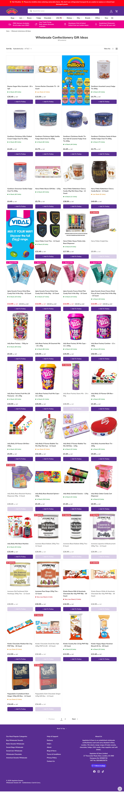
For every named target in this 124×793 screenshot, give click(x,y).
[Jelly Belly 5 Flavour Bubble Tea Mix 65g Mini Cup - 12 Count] (48, 427)
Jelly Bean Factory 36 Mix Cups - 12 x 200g (75, 344)
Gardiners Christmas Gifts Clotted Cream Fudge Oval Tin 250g (19, 137)
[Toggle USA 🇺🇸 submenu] (63, 18)
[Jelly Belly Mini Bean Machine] (20, 527)
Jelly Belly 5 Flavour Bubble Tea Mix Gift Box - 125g (74, 445)
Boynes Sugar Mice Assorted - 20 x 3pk (20, 87)
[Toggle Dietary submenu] (73, 18)
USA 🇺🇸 (59, 18)
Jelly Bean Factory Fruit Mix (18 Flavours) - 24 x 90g (18, 394)
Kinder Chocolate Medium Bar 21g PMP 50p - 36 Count (19, 645)
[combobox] (63, 11)
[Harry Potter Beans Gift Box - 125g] (48, 172)
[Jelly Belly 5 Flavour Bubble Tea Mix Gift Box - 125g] (76, 427)
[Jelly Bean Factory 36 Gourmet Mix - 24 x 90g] (48, 326)
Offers (97, 18)
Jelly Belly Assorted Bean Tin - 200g (102, 445)
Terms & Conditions (54, 754)
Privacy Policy (52, 758)
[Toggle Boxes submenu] (33, 18)
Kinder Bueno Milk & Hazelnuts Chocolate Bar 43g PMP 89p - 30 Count (75, 593)
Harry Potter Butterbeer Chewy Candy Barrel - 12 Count (102, 190)
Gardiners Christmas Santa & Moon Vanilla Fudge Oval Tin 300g (103, 137)
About (49, 747)
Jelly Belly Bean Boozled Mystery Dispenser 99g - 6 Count (19, 495)
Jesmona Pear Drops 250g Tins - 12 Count (47, 592)
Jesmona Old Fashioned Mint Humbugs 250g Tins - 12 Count (18, 592)
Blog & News (51, 751)
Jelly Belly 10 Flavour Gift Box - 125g (102, 394)
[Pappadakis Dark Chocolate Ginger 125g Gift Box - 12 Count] (48, 677)
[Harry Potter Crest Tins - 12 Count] (48, 224)
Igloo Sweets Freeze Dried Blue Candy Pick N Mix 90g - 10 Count (19, 292)
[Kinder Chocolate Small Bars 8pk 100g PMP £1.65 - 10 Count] (48, 627)
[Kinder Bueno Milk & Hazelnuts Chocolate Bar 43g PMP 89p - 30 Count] (76, 574)
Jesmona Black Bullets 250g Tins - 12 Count (47, 545)
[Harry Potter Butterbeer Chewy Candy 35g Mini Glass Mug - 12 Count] (76, 172)
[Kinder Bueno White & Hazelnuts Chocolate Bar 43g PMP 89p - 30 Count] (104, 574)
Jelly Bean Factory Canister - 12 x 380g (103, 344)
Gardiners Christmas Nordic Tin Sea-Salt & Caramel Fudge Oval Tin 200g (74, 138)
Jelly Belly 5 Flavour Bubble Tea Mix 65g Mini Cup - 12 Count (46, 445)
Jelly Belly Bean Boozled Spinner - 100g (47, 495)
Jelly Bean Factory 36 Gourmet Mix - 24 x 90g (47, 344)
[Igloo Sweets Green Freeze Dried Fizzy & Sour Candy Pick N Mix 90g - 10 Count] (104, 274)
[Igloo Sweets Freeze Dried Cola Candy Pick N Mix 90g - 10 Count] (48, 274)
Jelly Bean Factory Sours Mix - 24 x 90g (75, 394)
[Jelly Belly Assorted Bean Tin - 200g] (104, 427)
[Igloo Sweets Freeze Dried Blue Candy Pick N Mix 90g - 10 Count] (20, 274)
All (112, 18)
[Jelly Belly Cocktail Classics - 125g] (76, 477)
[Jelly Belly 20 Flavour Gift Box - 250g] (20, 427)
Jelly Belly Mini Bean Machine (17, 544)
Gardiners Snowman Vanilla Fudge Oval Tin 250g (19, 190)
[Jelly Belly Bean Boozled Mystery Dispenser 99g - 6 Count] (20, 477)
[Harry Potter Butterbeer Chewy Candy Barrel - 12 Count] (104, 172)
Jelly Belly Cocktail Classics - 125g (75, 494)
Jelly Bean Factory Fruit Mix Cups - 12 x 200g (47, 394)
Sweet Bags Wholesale (14, 747)
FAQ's (49, 744)
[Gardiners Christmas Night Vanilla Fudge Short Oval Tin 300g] (48, 119)
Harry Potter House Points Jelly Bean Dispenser (74, 242)
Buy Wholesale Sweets (14, 740)
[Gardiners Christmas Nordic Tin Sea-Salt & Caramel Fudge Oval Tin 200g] (76, 119)
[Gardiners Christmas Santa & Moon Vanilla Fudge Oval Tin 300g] (104, 119)
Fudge (39, 18)
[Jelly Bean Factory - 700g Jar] (20, 326)
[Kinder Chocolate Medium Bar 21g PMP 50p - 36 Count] (20, 627)
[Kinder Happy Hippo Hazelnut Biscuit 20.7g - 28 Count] (104, 627)
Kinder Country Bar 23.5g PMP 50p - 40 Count (75, 645)
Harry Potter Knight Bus (99, 241)
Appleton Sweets (17, 780)
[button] (117, 11)
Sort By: (9, 49)
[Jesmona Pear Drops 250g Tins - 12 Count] (48, 574)
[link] (50, 719)
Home (7, 31)
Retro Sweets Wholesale (15, 744)
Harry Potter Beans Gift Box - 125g (48, 189)
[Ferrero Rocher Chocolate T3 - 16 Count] (48, 69)
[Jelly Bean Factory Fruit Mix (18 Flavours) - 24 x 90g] (20, 376)
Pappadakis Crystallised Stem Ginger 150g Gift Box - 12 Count (19, 695)
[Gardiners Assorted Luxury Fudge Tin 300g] (104, 69)
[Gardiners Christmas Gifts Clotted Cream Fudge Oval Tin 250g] (20, 119)
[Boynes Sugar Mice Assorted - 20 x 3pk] (20, 69)
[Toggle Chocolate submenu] (52, 18)
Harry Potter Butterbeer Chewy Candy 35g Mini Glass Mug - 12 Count (74, 191)
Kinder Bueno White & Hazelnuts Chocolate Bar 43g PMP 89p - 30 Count (103, 593)
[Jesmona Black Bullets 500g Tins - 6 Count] (76, 527)
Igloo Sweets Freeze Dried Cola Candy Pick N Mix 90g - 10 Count (47, 292)
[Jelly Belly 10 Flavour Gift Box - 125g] (104, 376)
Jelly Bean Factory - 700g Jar (17, 343)
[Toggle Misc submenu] (81, 18)
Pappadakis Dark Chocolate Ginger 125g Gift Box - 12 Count (48, 695)
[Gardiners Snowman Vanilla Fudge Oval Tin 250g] (20, 172)
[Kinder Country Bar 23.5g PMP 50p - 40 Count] (76, 627)
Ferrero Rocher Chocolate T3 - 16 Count (47, 87)
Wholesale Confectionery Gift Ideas (21, 31)
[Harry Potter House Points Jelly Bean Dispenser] (76, 224)
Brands (87, 18)
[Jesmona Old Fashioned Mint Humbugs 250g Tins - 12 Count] (20, 574)
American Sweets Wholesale (16, 758)
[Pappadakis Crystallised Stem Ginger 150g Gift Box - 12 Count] (20, 677)
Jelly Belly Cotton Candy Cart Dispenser (101, 495)
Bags (12, 18)
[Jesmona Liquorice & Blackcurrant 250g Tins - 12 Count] (104, 527)
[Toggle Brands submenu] (91, 18)
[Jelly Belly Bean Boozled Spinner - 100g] (48, 477)
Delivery (50, 740)
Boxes (29, 18)
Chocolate (47, 18)
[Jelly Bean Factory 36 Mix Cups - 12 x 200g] (76, 326)
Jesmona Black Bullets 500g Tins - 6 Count (75, 545)
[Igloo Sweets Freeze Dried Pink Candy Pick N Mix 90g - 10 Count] (76, 274)
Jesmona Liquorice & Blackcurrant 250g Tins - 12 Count (103, 545)
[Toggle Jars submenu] (23, 18)
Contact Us (51, 761)
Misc (78, 18)
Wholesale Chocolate (14, 754)
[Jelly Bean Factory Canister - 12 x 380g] (104, 326)
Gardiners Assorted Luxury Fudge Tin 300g (103, 87)
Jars (20, 18)
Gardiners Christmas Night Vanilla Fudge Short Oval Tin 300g (47, 137)
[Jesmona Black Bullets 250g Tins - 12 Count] (48, 527)
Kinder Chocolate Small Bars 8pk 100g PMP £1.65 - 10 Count (47, 645)
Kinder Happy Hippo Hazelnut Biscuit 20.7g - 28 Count (102, 645)
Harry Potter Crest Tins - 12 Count (47, 241)
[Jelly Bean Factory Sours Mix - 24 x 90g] (76, 376)
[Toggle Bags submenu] (16, 18)
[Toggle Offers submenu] (101, 18)
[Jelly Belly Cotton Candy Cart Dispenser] (104, 477)
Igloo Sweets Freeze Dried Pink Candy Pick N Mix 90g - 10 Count (75, 292)
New (106, 18)
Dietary (69, 18)
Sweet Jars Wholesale (14, 751)
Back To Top (61, 728)
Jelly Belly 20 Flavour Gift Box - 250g (18, 445)
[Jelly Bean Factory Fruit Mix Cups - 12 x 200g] (48, 376)
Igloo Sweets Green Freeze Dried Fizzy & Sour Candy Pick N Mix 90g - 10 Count (103, 293)
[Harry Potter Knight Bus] (104, 224)
